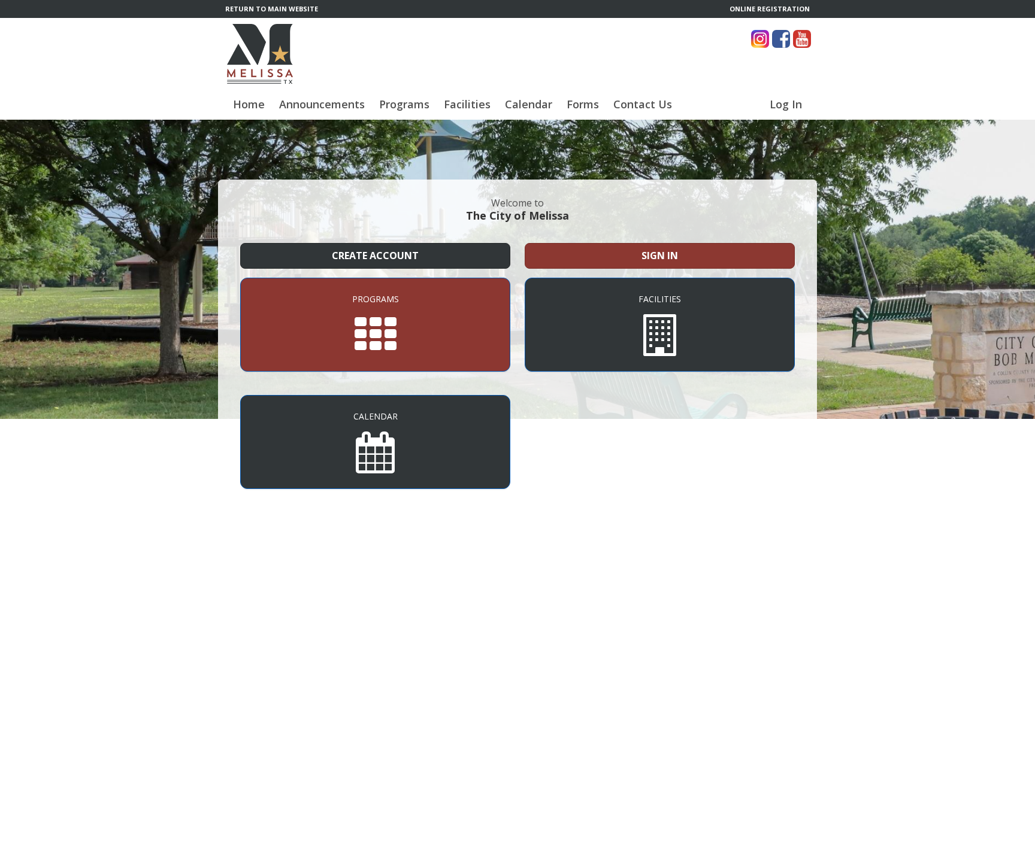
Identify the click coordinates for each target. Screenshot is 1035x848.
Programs (404, 104)
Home (249, 104)
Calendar (528, 104)
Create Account (375, 255)
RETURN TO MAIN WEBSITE (271, 8)
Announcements (322, 104)
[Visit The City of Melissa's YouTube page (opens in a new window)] (802, 39)
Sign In (659, 255)
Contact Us (642, 104)
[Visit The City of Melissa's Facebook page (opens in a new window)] (781, 39)
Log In (786, 104)
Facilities (467, 104)
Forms (583, 104)
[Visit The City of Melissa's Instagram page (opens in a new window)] (760, 39)
